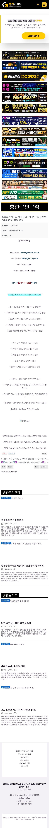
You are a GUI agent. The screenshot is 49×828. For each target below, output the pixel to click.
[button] (38, 4)
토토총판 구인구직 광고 (12, 520)
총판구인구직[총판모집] (24, 751)
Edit (36, 467)
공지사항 (24, 766)
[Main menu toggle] (44, 4)
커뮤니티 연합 (24, 763)
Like (4, 453)
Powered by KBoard (9, 472)
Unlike (11, 453)
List (3, 467)
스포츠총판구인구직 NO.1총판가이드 (18, 709)
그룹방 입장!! (33, 36)
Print (44, 453)
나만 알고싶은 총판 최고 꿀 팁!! (16, 623)
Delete (44, 467)
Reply (10, 467)
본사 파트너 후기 (24, 754)
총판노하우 (24, 760)
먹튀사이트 (24, 757)
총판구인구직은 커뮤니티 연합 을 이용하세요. (22, 565)
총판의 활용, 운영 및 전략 (13, 666)
